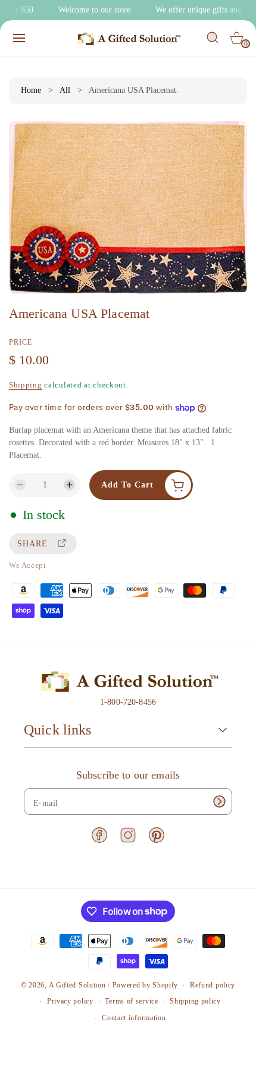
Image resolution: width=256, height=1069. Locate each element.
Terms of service (131, 1001)
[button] (19, 38)
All (65, 90)
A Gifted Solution (77, 985)
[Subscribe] (219, 801)
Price (20, 342)
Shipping (25, 384)
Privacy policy (70, 1001)
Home (31, 90)
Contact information (134, 1018)
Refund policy (212, 985)
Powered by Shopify (146, 985)
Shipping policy (195, 1001)
